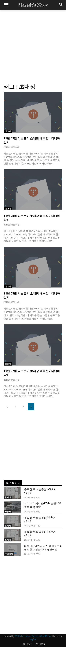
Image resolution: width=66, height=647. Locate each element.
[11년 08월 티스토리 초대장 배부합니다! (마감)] (33, 189)
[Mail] (24, 644)
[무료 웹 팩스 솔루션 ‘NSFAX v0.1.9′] (12, 493)
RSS (42, 644)
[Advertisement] (33, 45)
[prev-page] (7, 406)
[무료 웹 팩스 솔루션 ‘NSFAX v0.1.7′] (12, 535)
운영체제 (9, 553)
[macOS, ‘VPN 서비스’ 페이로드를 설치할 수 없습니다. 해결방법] (12, 549)
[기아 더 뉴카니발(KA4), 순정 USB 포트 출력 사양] (12, 507)
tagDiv (33, 639)
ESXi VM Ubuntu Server (27, 636)
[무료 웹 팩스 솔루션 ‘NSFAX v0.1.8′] (12, 521)
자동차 (8, 511)
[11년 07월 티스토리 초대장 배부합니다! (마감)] (33, 345)
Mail (29, 644)
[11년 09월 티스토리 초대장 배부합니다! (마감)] (33, 112)
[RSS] (37, 644)
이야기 (8, 131)
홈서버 (8, 497)
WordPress (45, 636)
